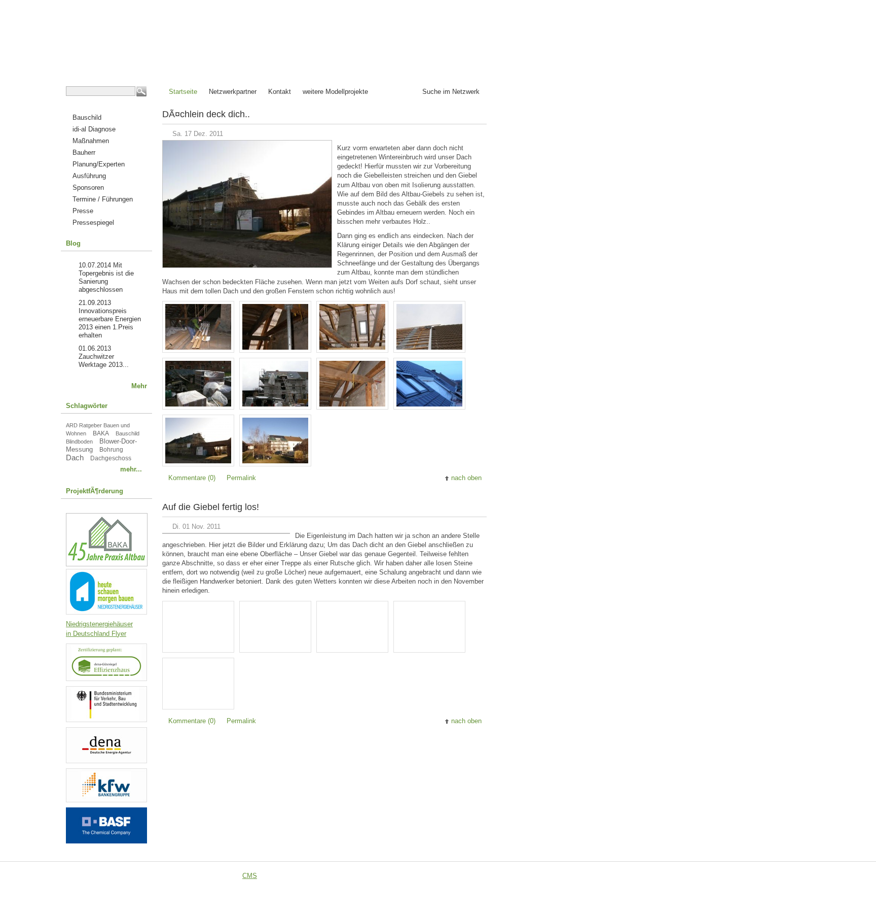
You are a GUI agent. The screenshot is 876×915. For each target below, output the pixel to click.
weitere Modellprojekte (335, 91)
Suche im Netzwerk (451, 91)
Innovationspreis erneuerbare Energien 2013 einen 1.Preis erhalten (110, 323)
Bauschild (86, 117)
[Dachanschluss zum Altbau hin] (431, 347)
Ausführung (89, 176)
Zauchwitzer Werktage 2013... (104, 360)
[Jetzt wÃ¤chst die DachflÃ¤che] (277, 404)
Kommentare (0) (191, 478)
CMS (249, 875)
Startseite (183, 91)
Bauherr (83, 152)
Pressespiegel (93, 222)
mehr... (131, 469)
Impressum (425, 875)
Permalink (241, 478)
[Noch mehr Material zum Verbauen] (200, 404)
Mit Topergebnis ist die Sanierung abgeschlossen (106, 277)
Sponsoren (88, 187)
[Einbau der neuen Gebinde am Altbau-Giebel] (277, 347)
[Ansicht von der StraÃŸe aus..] (200, 461)
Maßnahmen (90, 141)
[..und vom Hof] (277, 461)
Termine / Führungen (102, 199)
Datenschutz (470, 875)
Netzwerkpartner (233, 91)
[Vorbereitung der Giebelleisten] (200, 347)
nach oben (466, 478)
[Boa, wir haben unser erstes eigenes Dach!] (431, 404)
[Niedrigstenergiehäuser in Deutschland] (106, 612)
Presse (82, 211)
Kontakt (279, 91)
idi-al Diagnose (94, 129)
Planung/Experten (98, 164)
